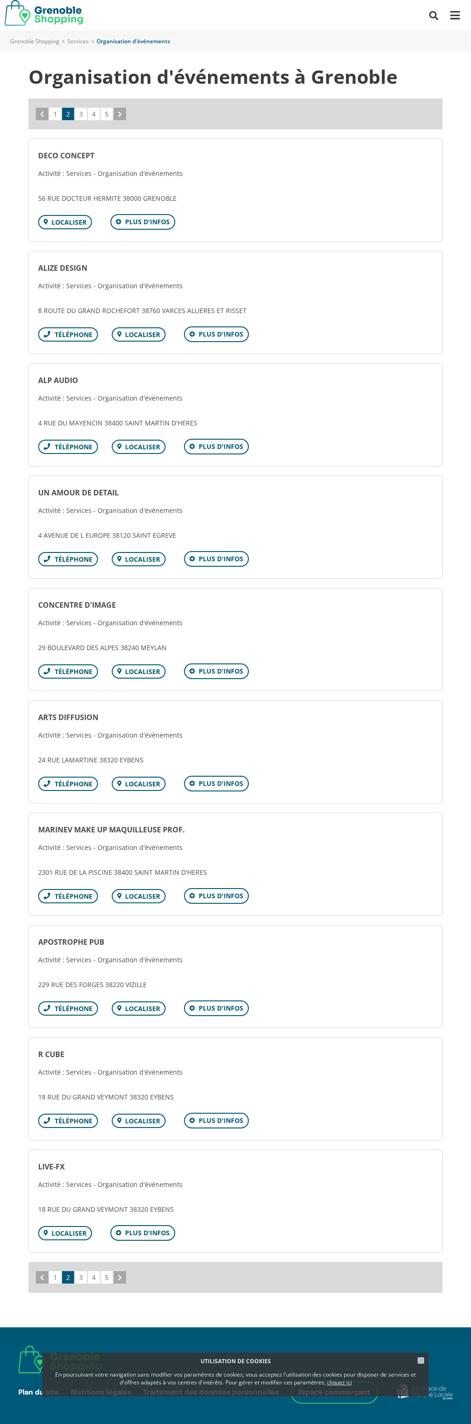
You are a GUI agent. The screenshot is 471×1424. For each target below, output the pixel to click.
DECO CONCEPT (66, 156)
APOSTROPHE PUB (71, 942)
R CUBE (51, 1054)
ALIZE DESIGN (62, 268)
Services (78, 41)
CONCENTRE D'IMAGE (77, 605)
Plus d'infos (147, 221)
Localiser (69, 222)
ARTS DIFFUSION (68, 717)
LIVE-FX (51, 1167)
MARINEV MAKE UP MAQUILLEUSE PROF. (111, 830)
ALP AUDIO (58, 380)
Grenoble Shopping (34, 41)
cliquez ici (339, 1382)
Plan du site (38, 1392)
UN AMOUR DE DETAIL (78, 493)
